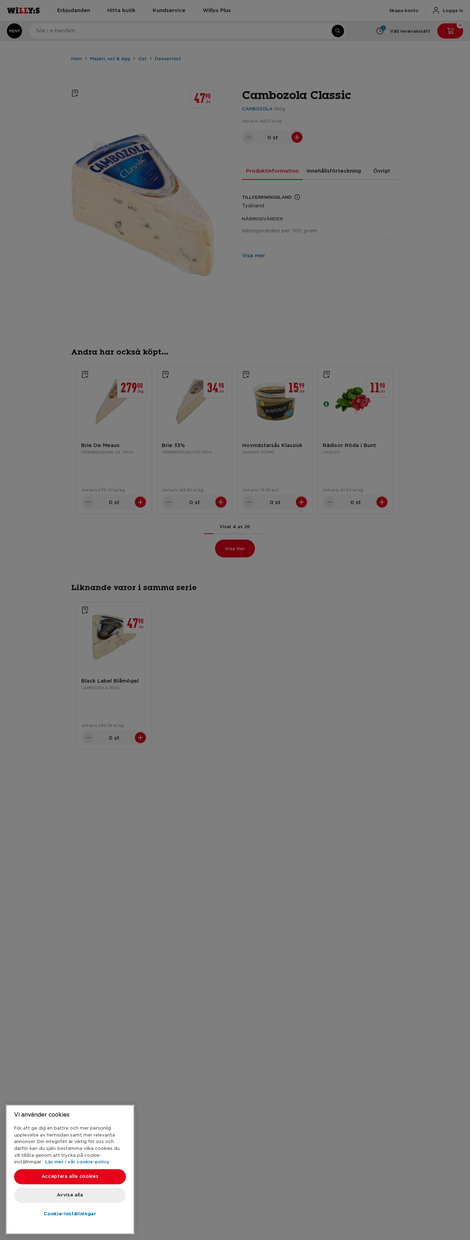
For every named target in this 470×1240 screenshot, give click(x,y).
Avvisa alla (70, 1195)
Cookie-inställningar (70, 1213)
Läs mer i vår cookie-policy (77, 1161)
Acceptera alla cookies (70, 1176)
